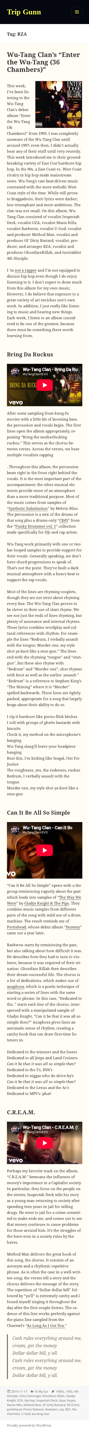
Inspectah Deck (46, 1400)
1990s (60, 1391)
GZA (20, 1400)
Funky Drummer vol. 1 (35, 526)
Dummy (73, 926)
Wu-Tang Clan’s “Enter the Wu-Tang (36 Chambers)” (43, 62)
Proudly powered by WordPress (29, 1425)
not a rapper (26, 270)
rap (61, 1409)
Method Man (32, 1405)
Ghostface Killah (53, 1396)
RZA (68, 1409)
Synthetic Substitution (28, 508)
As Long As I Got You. (46, 1325)
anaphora (15, 986)
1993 (69, 1391)
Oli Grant (73, 1405)
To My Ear (41, 1391)
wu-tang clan (40, 1414)
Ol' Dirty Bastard (54, 1405)
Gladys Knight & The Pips (46, 903)
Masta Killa (14, 1405)
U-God (25, 1414)
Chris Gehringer (30, 1396)
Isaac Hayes (67, 1400)
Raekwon (51, 1409)
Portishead (16, 926)
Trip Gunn (24, 12)
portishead (14, 1409)
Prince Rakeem (33, 1409)
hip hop (29, 1400)
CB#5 (63, 520)
